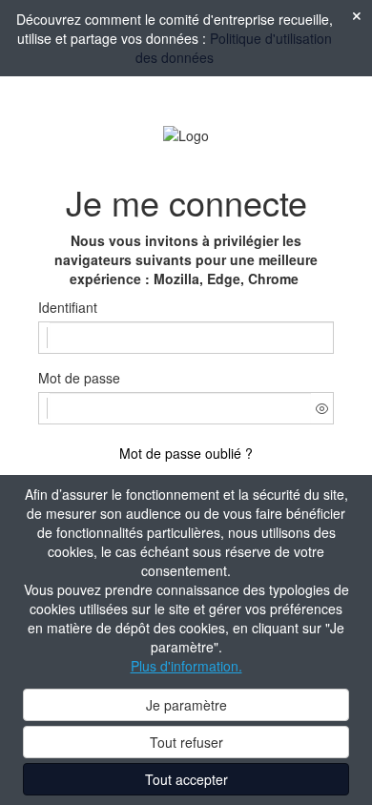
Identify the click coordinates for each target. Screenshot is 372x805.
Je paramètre (186, 704)
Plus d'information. (186, 665)
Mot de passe (79, 377)
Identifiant (67, 307)
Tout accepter (186, 779)
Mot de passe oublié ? (186, 453)
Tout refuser (186, 742)
